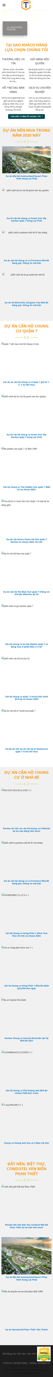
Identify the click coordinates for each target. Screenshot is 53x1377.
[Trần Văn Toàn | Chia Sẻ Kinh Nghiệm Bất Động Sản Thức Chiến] (26, 5)
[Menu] (4, 5)
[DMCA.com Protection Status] (44, 1353)
